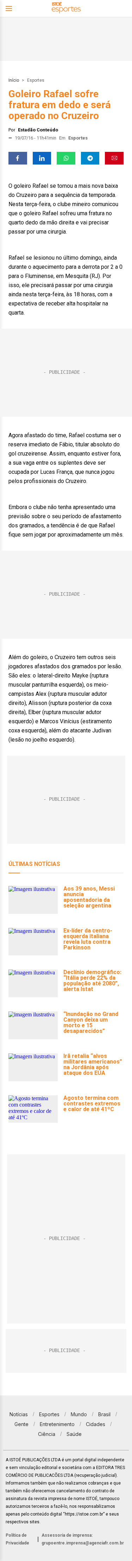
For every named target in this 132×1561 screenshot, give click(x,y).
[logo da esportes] (66, 8)
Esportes (35, 80)
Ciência (46, 1434)
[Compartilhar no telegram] (90, 158)
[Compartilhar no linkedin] (42, 158)
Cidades (95, 1424)
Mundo (79, 1414)
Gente (21, 1424)
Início (13, 80)
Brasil (104, 1414)
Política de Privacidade (17, 1539)
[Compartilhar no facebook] (17, 158)
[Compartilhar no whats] (66, 158)
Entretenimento (57, 1424)
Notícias (19, 1414)
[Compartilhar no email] (114, 158)
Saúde (74, 1434)
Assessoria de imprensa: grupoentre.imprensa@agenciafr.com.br (83, 1539)
